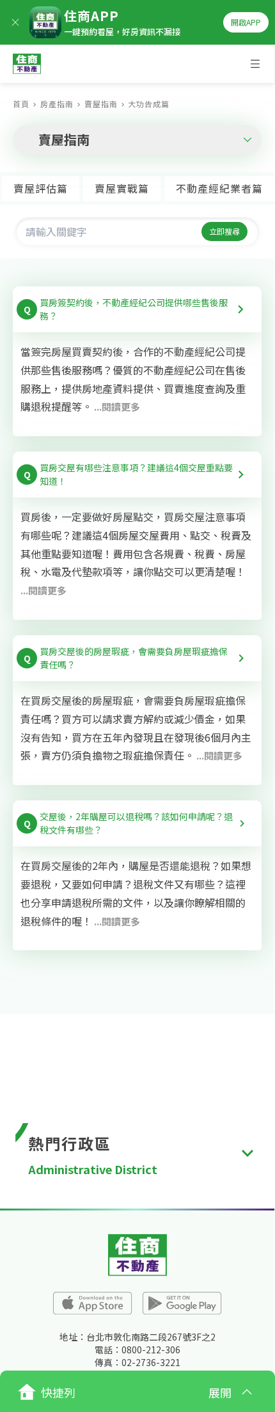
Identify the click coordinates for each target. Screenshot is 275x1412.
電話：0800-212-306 (137, 1349)
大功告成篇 (148, 103)
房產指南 (57, 103)
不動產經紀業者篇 (219, 188)
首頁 (21, 103)
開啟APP (246, 22)
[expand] (247, 1153)
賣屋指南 (101, 103)
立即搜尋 (224, 231)
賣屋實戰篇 (122, 188)
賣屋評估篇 (40, 188)
